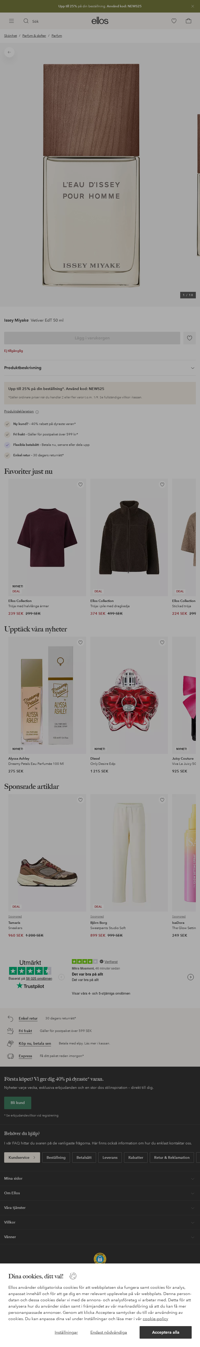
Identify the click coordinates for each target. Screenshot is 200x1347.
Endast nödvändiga (108, 1332)
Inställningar (66, 1332)
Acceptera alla (165, 1332)
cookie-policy (155, 1318)
